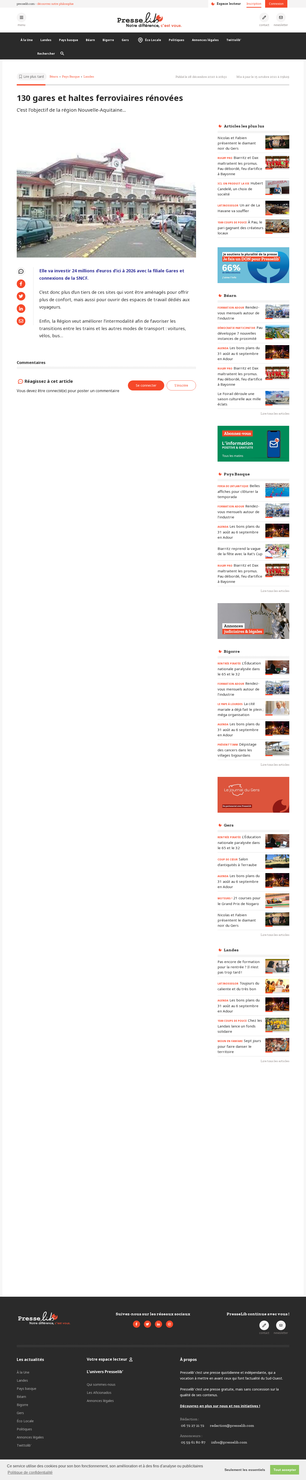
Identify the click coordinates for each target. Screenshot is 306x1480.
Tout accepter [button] (284, 1470)
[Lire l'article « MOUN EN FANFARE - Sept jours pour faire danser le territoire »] (277, 1045)
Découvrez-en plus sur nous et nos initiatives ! (220, 1406)
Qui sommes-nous (101, 1384)
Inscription (253, 4)
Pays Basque (71, 76)
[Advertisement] (253, 1145)
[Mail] (21, 321)
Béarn (90, 40)
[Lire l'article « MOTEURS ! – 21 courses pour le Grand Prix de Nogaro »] (277, 900)
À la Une (27, 40)
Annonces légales (205, 40)
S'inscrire (181, 385)
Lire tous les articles (275, 413)
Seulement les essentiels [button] (244, 1470)
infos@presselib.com (229, 1442)
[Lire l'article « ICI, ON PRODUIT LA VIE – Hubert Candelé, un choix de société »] (277, 187)
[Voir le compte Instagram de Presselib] (169, 1324)
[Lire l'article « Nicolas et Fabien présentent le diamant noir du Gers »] (277, 142)
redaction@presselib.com (232, 1425)
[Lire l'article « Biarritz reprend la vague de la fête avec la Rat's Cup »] (277, 551)
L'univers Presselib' (105, 1371)
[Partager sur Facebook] (21, 283)
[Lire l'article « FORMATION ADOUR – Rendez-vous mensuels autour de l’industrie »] (277, 312)
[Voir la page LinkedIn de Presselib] (158, 1324)
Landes (45, 40)
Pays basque (68, 40)
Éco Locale (153, 40)
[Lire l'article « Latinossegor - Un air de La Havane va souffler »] (277, 208)
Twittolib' (233, 40)
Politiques (176, 40)
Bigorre (108, 40)
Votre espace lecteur (107, 1359)
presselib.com (26, 3)
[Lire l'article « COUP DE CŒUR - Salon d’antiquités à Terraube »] (277, 861)
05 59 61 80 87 (193, 1442)
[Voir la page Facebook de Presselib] (136, 1324)
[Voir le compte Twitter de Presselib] (147, 1324)
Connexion (276, 4)
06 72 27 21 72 (192, 1425)
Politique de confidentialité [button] (30, 1472)
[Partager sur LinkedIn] (21, 308)
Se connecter (146, 385)
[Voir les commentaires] (21, 271)
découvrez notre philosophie (55, 3)
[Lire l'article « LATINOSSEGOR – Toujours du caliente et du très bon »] (277, 986)
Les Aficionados (99, 1392)
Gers (125, 40)
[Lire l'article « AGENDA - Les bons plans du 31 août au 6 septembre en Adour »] (277, 352)
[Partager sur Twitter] (21, 296)
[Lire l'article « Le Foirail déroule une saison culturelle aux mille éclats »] (277, 398)
